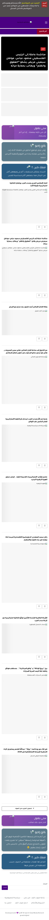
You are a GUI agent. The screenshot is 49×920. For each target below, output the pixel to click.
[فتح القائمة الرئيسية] (46, 22)
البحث (45, 884)
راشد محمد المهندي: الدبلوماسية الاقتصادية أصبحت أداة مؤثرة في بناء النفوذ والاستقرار (26, 538)
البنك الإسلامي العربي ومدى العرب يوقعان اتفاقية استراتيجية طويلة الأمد (28, 184)
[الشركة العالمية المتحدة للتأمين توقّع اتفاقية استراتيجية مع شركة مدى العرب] (24, 638)
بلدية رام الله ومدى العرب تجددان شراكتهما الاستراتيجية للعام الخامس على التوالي (26, 420)
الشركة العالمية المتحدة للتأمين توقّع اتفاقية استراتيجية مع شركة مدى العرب (25, 619)
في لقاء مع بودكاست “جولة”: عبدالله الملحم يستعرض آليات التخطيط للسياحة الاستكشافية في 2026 (25, 750)
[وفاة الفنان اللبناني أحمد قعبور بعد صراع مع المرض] (24, 322)
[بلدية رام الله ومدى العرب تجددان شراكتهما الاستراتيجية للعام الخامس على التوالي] (24, 443)
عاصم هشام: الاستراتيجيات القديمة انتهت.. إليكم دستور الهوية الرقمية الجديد (26, 478)
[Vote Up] (44, 227)
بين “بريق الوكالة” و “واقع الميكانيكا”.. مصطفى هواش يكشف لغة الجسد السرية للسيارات (26, 669)
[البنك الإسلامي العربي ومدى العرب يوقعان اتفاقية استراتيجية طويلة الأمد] (24, 206)
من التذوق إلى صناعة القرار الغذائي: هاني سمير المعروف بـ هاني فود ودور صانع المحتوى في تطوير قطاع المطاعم (25, 351)
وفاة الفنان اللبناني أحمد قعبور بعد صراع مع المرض (28, 306)
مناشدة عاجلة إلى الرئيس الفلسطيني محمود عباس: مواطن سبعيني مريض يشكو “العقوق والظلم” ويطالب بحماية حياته (25, 241)
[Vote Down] (38, 227)
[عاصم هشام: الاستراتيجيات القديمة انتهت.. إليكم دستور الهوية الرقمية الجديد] (24, 502)
